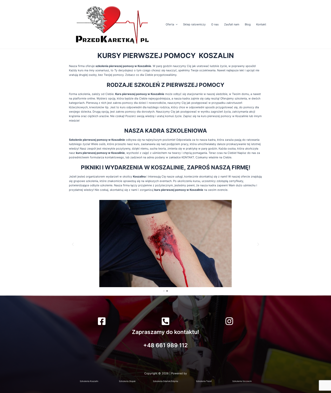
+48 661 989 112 (165, 345)
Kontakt (261, 24)
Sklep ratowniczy (194, 24)
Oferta (170, 24)
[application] (176, 24)
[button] (73, 244)
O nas (215, 24)
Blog (248, 24)
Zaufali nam (231, 24)
